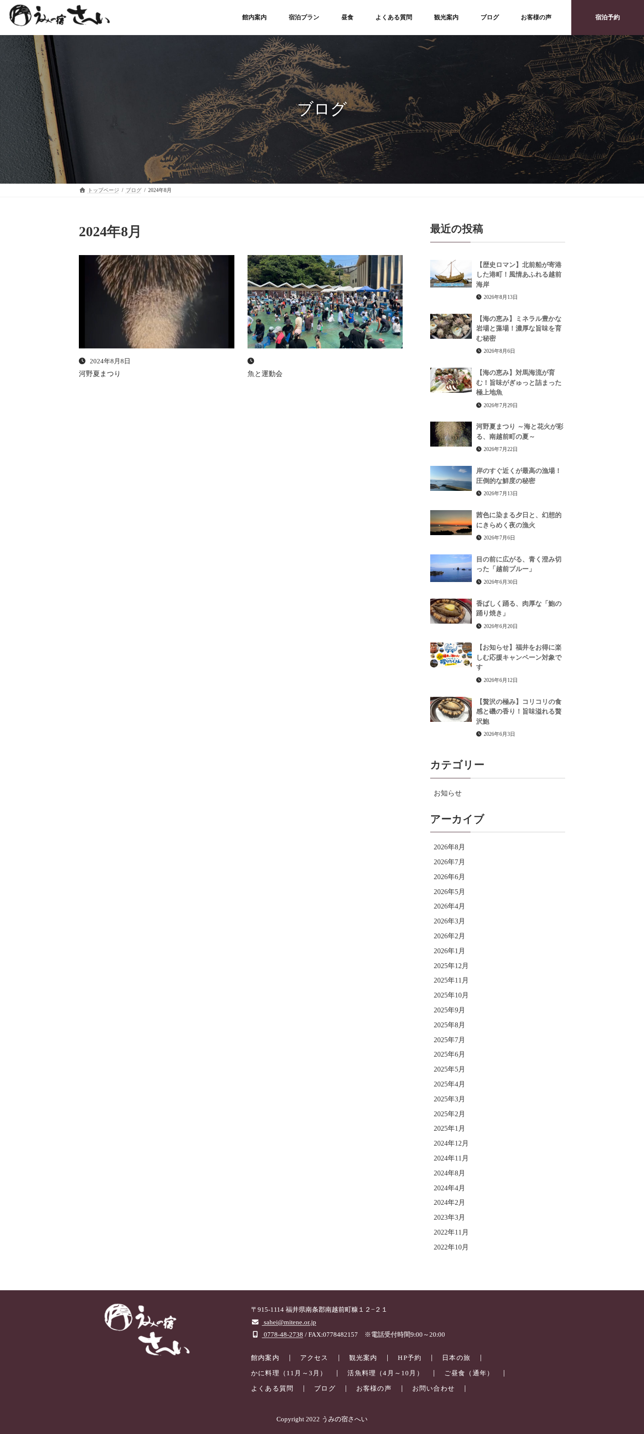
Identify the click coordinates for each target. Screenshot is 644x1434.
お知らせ (448, 792)
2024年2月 (449, 1202)
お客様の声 (374, 1388)
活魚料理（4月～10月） (385, 1373)
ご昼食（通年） (469, 1373)
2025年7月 (449, 1039)
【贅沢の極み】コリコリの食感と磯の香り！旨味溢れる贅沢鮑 (519, 711)
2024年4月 (449, 1187)
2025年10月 (451, 995)
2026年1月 (449, 950)
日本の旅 (456, 1357)
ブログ (325, 1388)
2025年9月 (449, 1010)
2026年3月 (449, 921)
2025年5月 (449, 1069)
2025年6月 (449, 1054)
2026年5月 (449, 891)
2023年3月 (449, 1217)
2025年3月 (449, 1098)
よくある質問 (272, 1388)
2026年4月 (449, 906)
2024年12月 (451, 1143)
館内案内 (265, 1357)
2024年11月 (451, 1158)
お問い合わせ (433, 1388)
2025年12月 (451, 965)
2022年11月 (451, 1232)
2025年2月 (449, 1113)
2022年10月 (451, 1246)
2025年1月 (449, 1128)
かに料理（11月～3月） (289, 1373)
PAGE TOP (621, 1382)
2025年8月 (449, 1024)
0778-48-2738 (282, 1334)
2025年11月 (451, 980)
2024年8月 (449, 1172)
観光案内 (363, 1357)
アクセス (314, 1357)
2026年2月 (449, 936)
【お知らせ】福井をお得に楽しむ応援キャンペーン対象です (519, 657)
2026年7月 (449, 862)
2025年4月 (449, 1084)
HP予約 (409, 1357)
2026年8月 (449, 847)
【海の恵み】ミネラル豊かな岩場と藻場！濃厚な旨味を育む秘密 (519, 328)
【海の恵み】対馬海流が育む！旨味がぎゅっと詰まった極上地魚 (519, 382)
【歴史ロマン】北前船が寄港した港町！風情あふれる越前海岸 (519, 274)
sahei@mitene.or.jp (289, 1322)
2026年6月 (449, 876)
